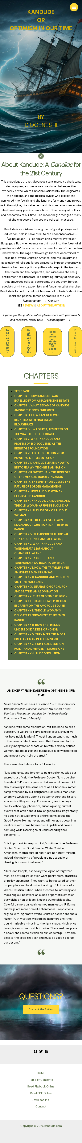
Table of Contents (41, 1080)
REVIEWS (29, 305)
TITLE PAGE (22, 391)
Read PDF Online (41, 1093)
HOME (41, 1073)
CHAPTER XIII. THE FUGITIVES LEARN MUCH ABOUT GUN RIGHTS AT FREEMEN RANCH (41, 525)
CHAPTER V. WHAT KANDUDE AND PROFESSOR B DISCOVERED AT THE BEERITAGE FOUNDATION (37, 443)
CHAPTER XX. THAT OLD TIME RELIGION (41, 596)
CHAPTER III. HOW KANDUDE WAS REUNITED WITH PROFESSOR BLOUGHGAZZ (36, 420)
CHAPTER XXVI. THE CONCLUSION (37, 653)
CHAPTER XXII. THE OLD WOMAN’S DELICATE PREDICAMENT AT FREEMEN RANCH (39, 615)
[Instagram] (46, 1051)
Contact (41, 1106)
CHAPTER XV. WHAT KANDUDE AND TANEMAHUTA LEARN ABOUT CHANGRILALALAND (38, 548)
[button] (7, 341)
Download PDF (41, 1100)
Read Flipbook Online (41, 1086)
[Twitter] (41, 1051)
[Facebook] (35, 1051)
